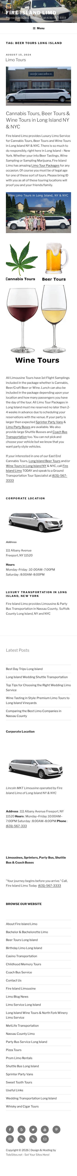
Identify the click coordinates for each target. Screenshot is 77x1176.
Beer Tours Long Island (22, 940)
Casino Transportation (21, 956)
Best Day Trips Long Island (24, 669)
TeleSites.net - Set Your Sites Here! (27, 1154)
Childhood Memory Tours (23, 964)
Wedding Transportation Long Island (31, 1098)
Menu (40, 28)
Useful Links (14, 1090)
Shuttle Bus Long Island (22, 1066)
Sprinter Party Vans (49, 422)
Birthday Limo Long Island (24, 948)
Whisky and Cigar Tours (22, 1106)
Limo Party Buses (18, 427)
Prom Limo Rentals (19, 1058)
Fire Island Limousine (21, 988)
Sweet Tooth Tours (19, 1082)
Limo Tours (16, 59)
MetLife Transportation (22, 1025)
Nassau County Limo (20, 1034)
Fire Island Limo (31, 13)
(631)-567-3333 (49, 885)
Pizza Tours (14, 1050)
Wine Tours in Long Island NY (26, 466)
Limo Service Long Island (23, 1005)
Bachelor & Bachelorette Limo (27, 932)
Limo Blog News (17, 996)
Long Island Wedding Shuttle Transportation (37, 677)
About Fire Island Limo (21, 924)
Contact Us (14, 980)
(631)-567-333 (16, 826)
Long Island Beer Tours (44, 461)
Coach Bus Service (19, 972)
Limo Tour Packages (45, 165)
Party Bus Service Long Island (26, 1042)
